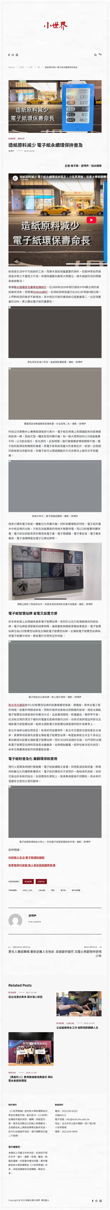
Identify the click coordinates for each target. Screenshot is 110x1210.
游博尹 (11, 151)
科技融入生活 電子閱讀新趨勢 (26, 857)
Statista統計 (40, 292)
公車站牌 (41, 890)
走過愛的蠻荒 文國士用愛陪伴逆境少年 (79, 952)
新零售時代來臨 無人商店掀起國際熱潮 (31, 865)
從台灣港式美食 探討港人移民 (25, 997)
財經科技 (21, 138)
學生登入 (45, 1200)
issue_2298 (27, 890)
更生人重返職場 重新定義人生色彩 (31, 950)
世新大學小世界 (33, 1200)
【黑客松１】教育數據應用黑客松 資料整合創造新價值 (30, 1078)
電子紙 (63, 890)
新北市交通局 (16, 705)
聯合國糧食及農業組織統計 (30, 287)
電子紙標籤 (76, 890)
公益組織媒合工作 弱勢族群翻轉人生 (77, 1027)
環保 (53, 890)
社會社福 (70, 1023)
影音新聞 (11, 138)
